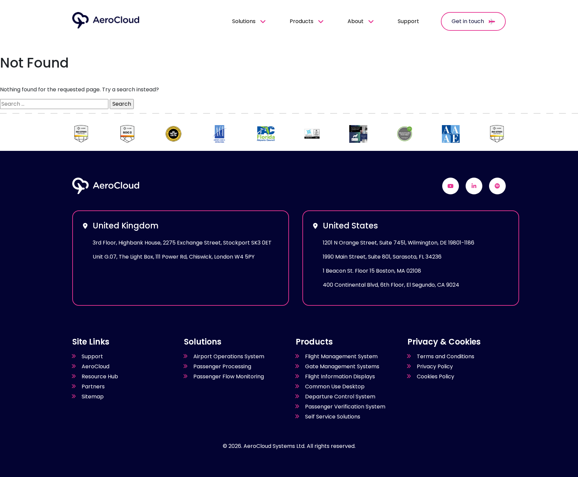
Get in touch (468, 21)
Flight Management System (341, 356)
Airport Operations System (228, 356)
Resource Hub (100, 376)
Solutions (244, 21)
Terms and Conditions (445, 356)
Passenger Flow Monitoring (228, 376)
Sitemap (93, 396)
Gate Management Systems (342, 366)
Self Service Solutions (332, 416)
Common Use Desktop (335, 386)
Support (408, 21)
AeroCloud (95, 366)
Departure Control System (340, 396)
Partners (93, 386)
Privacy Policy (435, 366)
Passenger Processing (222, 366)
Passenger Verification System (345, 406)
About (356, 21)
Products (301, 21)
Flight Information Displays (340, 376)
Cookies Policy (435, 376)
